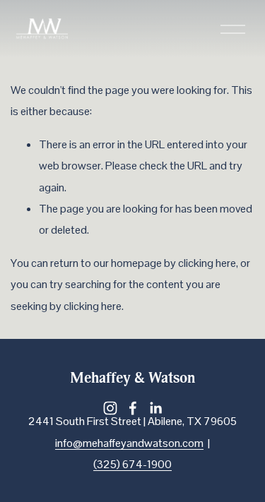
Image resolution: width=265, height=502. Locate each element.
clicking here (207, 263)
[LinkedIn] (155, 408)
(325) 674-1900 (132, 464)
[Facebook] (133, 408)
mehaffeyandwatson (131, 443)
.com (192, 443)
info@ (69, 443)
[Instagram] (110, 408)
